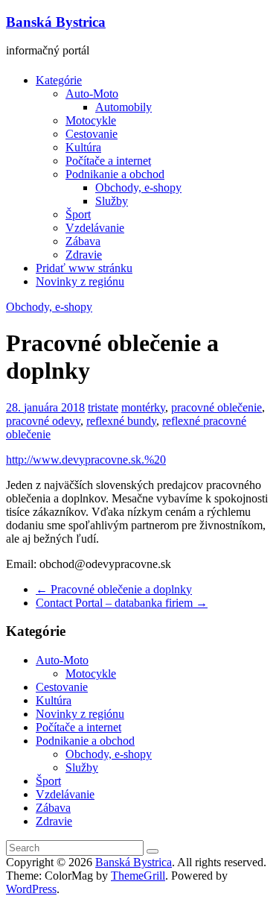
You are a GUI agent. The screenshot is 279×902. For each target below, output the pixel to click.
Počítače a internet (108, 160)
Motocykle (90, 120)
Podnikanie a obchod (114, 174)
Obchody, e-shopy (138, 187)
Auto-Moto (91, 93)
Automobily (123, 107)
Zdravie (83, 254)
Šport (78, 214)
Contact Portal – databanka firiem (122, 602)
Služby (111, 201)
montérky (143, 407)
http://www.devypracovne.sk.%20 (86, 459)
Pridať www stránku (84, 268)
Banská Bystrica (56, 22)
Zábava (82, 241)
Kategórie (59, 80)
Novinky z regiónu (80, 281)
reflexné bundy (121, 420)
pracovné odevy (43, 420)
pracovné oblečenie (216, 407)
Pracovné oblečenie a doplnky (114, 589)
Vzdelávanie (94, 227)
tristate (103, 407)
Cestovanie (91, 133)
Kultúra (83, 147)
